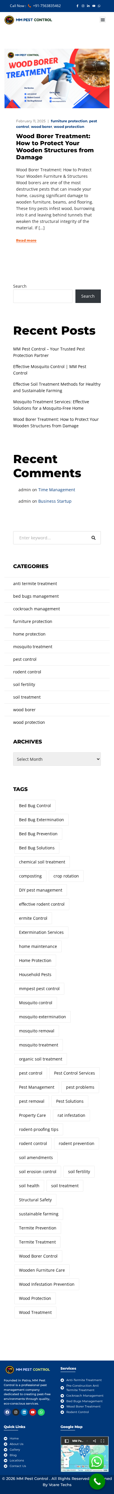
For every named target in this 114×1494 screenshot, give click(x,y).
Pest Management (36, 1087)
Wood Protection (35, 1298)
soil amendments (36, 1157)
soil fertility (24, 684)
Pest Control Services (74, 1073)
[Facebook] (7, 1412)
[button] (102, 19)
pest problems (80, 1087)
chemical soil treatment (42, 862)
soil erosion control (37, 1171)
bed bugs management (36, 596)
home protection (29, 634)
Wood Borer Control (38, 1256)
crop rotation (66, 876)
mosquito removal (36, 1031)
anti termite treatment (35, 583)
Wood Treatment (35, 1312)
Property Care (32, 1115)
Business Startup (55, 501)
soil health (29, 1185)
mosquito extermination (42, 1016)
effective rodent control (42, 904)
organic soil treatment (40, 1059)
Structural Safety (35, 1199)
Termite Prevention (37, 1228)
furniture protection (69, 121)
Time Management (56, 489)
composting (30, 876)
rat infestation (71, 1115)
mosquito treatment (32, 646)
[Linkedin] (24, 1412)
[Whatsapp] (41, 1412)
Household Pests (35, 974)
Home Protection (35, 960)
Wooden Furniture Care (42, 1270)
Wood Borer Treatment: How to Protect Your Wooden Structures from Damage (55, 147)
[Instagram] (15, 1412)
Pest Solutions (70, 1101)
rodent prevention (76, 1143)
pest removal (31, 1101)
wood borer (41, 126)
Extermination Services (41, 932)
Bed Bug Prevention (38, 833)
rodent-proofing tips (38, 1129)
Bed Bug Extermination (41, 819)
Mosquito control (35, 1002)
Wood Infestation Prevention (47, 1284)
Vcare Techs (60, 1484)
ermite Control (33, 918)
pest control (25, 659)
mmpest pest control (39, 988)
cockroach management (36, 609)
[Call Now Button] (97, 1481)
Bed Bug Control (35, 805)
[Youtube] (32, 1412)
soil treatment (27, 697)
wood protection (69, 126)
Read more (26, 240)
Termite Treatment (37, 1242)
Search (20, 286)
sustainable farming (38, 1214)
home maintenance (38, 946)
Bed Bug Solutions (37, 848)
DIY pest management (40, 890)
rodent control (27, 672)
